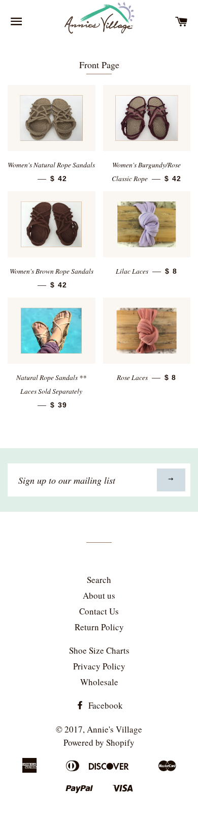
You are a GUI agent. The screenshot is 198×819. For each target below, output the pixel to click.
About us (99, 595)
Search (99, 580)
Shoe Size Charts (99, 650)
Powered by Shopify (99, 742)
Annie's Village (114, 729)
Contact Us (99, 611)
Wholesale (99, 682)
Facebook (104, 705)
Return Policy (99, 627)
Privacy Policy (99, 666)
